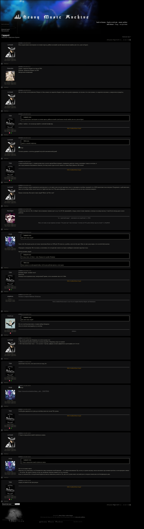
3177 (12, 82)
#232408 (21, 137)
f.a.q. (116, 24)
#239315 (21, 456)
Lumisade (10, 45)
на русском (123, 24)
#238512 (21, 314)
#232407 (21, 114)
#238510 (21, 294)
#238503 (21, 185)
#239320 (21, 480)
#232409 (21, 161)
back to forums (101, 22)
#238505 (21, 232)
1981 (12, 131)
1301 (12, 331)
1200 (12, 84)
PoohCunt (10, 316)
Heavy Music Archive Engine (66, 515)
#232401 (21, 43)
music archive (123, 22)
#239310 (21, 385)
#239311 (21, 409)
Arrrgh (10, 234)
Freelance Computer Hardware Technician (30, 296)
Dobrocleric (10, 68)
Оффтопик (11, 37)
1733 (12, 60)
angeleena (10, 296)
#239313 (21, 433)
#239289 (21, 361)
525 (12, 249)
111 (12, 59)
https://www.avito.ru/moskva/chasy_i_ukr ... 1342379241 (34, 391)
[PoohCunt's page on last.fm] (10, 333)
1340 (12, 330)
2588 (12, 224)
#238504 (21, 209)
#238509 (21, 270)
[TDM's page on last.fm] (9, 133)
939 (12, 226)
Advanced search (5, 29)
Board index (4, 37)
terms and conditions (80, 517)
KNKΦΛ (74, 331)
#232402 (21, 66)
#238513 (21, 338)
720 (12, 248)
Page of (116, 505)
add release (110, 24)
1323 (12, 130)
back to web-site (112, 22)
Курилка (17, 37)
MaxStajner (10, 211)
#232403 (21, 90)
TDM (10, 116)
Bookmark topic (126, 36)
